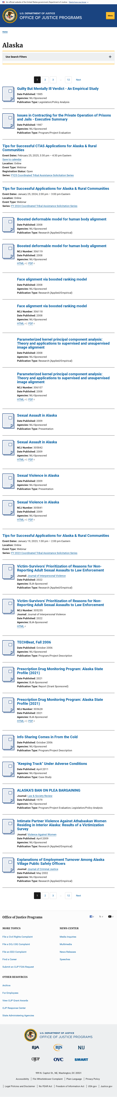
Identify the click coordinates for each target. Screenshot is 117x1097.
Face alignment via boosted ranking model (52, 279)
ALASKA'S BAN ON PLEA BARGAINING (48, 790)
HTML (20, 263)
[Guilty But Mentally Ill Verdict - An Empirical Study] (8, 101)
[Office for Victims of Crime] (58, 1061)
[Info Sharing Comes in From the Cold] (8, 749)
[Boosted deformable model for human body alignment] (8, 231)
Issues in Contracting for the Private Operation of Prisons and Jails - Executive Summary (64, 117)
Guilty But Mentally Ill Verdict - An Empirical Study (58, 88)
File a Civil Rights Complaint (17, 936)
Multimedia (66, 944)
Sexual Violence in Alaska (38, 475)
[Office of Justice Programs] (9, 15)
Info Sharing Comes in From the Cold (47, 737)
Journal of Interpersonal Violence (47, 575)
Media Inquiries (68, 936)
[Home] (51, 16)
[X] (102, 918)
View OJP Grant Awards (15, 1000)
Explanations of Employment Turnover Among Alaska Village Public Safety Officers (60, 861)
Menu (110, 15)
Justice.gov (106, 1086)
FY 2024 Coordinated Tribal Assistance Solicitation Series (44, 205)
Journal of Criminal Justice (43, 869)
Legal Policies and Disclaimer (20, 1086)
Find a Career (9, 959)
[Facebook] (93, 918)
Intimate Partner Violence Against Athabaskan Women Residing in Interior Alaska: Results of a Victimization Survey (61, 825)
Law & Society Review (40, 795)
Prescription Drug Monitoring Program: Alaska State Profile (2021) (60, 671)
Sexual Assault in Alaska (37, 415)
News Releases (68, 951)
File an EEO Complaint (14, 951)
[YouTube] (111, 918)
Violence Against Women (42, 834)
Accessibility (22, 1079)
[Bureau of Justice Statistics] (58, 1052)
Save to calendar (11, 159)
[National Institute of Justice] (81, 1050)
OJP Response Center (14, 1008)
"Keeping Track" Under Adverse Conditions (52, 764)
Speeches (65, 959)
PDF (30, 263)
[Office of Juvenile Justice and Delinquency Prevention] (36, 1062)
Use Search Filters (16, 56)
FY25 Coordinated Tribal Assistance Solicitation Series (42, 175)
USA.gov (92, 1086)
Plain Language (74, 1079)
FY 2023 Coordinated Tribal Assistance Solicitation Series (44, 553)
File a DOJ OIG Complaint (16, 944)
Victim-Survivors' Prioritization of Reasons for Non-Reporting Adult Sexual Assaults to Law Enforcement (60, 568)
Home (5, 32)
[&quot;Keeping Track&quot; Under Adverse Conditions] (8, 776)
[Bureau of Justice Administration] (35, 1050)
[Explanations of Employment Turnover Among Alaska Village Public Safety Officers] (8, 872)
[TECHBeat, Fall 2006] (8, 654)
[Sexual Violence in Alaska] (8, 487)
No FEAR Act (45, 1086)
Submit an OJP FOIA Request (18, 966)
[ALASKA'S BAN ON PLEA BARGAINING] (8, 802)
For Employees (10, 992)
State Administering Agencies (18, 1015)
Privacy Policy (93, 1079)
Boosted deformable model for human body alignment (61, 219)
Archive (6, 985)
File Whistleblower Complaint (48, 1079)
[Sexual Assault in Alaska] (8, 427)
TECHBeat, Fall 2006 (34, 642)
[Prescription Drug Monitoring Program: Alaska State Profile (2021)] (8, 681)
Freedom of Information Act (70, 1086)
